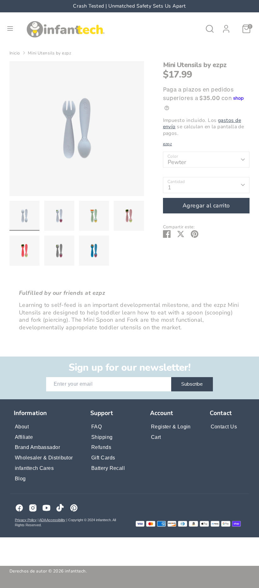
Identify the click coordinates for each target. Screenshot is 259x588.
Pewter (177, 162)
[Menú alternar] (10, 28)
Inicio (14, 53)
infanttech (75, 571)
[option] (76, 131)
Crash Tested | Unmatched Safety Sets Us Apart (58, 6)
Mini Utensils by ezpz (49, 53)
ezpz (167, 144)
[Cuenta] (226, 26)
